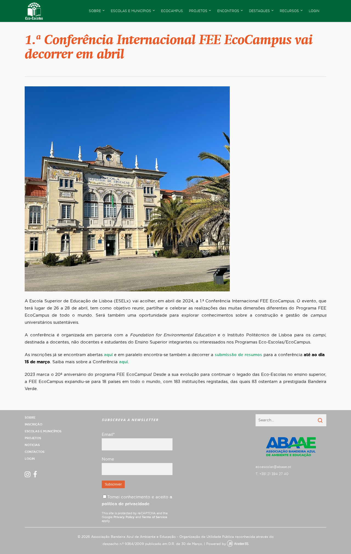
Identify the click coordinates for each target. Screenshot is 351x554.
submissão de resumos (238, 355)
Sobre (30, 417)
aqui (108, 355)
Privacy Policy (124, 517)
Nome (108, 459)
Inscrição (33, 424)
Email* (108, 435)
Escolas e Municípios (43, 431)
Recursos (289, 11)
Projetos (33, 438)
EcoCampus (172, 11)
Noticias (32, 445)
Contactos (34, 451)
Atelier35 (241, 544)
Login (314, 11)
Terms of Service (154, 517)
